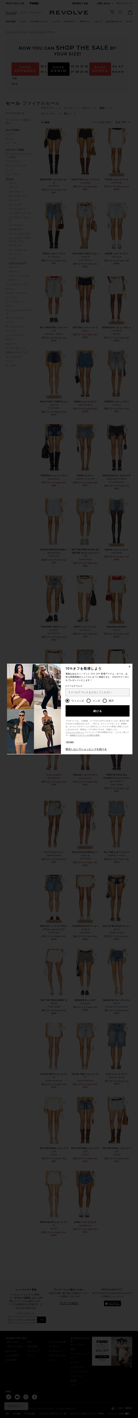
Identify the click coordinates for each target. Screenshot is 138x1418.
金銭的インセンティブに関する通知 (85, 735)
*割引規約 (70, 742)
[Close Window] (129, 666)
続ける (97, 711)
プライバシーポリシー (75, 732)
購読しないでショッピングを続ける (86, 749)
